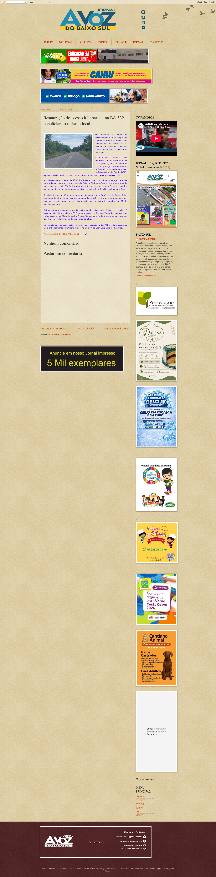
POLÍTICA (85, 42)
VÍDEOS (103, 42)
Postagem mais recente (54, 328)
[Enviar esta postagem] (85, 234)
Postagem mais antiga (117, 328)
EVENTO (140, 804)
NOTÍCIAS (66, 42)
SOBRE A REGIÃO (147, 239)
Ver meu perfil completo (146, 276)
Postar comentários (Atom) (59, 334)
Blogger (108, 871)
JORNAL (138, 42)
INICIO (48, 42)
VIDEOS (139, 815)
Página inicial (86, 328)
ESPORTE (120, 42)
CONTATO (156, 42)
